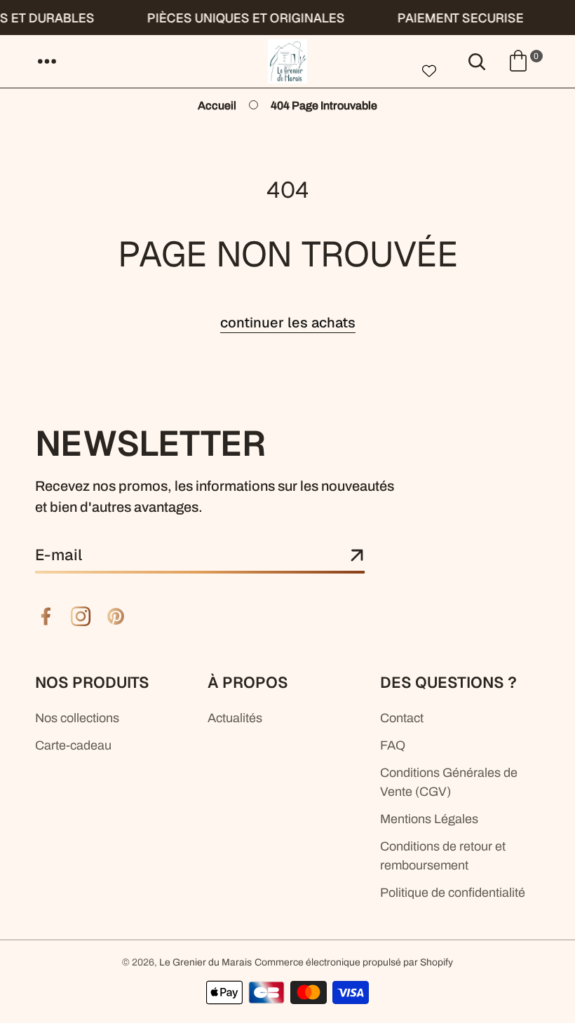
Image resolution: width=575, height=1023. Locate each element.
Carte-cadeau (73, 745)
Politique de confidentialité (452, 893)
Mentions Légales (429, 819)
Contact (402, 718)
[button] (47, 61)
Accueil (217, 105)
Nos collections (77, 718)
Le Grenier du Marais (205, 962)
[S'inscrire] (357, 556)
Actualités (235, 718)
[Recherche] (476, 61)
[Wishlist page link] (429, 69)
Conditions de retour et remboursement (443, 855)
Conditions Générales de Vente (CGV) (449, 782)
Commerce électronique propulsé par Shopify (354, 962)
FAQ (392, 745)
